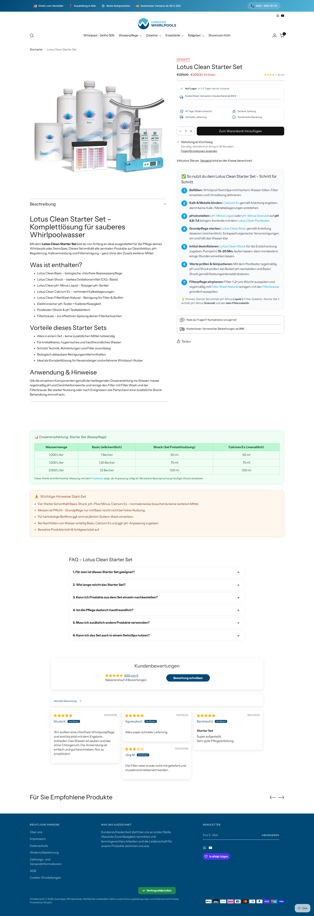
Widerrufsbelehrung (44, 852)
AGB (33, 871)
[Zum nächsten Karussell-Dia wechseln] (281, 797)
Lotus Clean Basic (234, 228)
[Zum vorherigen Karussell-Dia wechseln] (273, 797)
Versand (206, 160)
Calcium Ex (231, 203)
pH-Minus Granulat (255, 216)
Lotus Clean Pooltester (253, 220)
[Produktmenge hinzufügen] (191, 131)
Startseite (36, 49)
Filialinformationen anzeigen (199, 151)
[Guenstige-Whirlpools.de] (157, 23)
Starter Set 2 (271, 299)
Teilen (186, 341)
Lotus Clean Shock (233, 246)
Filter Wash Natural (224, 287)
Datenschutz (39, 846)
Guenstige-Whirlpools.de (67, 898)
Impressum (38, 839)
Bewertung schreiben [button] (188, 678)
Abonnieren (270, 835)
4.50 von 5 (131, 675)
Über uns (36, 832)
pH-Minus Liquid (222, 216)
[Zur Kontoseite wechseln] (274, 35)
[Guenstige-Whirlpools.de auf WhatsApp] (277, 15)
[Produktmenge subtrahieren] (180, 131)
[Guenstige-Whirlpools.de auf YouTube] (282, 15)
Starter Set (203, 299)
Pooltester (97, 478)
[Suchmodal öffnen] (31, 35)
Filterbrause (270, 287)
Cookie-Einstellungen (45, 877)
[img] (63, 715)
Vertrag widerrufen (157, 890)
